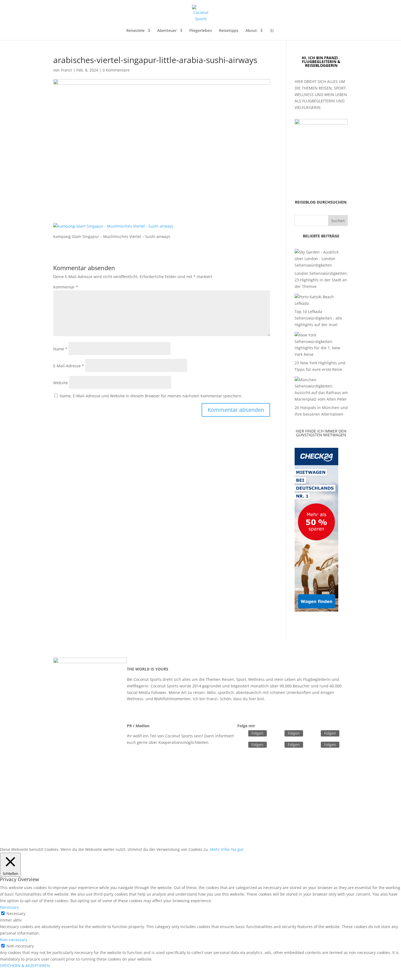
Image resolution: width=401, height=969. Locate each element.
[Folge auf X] (278, 733)
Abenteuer (167, 31)
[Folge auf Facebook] (241, 733)
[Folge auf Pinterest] (314, 745)
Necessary (16, 913)
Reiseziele (135, 31)
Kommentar (65, 287)
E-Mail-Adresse (68, 365)
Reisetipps (228, 31)
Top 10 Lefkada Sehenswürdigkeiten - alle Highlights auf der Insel (318, 318)
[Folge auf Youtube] (278, 745)
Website (60, 382)
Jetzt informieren (182, 752)
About (251, 31)
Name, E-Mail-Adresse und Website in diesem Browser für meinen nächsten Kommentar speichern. (151, 395)
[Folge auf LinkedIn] (314, 733)
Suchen (338, 220)
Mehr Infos (220, 849)
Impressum (135, 818)
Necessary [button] (9, 907)
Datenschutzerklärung (172, 818)
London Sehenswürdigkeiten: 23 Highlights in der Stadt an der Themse (321, 280)
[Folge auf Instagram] (241, 745)
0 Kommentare (116, 70)
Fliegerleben (200, 31)
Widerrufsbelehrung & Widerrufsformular (237, 818)
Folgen (258, 733)
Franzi (66, 70)
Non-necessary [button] (13, 939)
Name (60, 348)
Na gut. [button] (237, 849)
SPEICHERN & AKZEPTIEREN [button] (25, 965)
